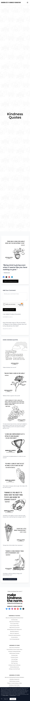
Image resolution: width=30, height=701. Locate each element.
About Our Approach (14, 633)
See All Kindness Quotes (10, 579)
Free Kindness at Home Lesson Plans (14, 649)
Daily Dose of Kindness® (14, 621)
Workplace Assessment (14, 679)
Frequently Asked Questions (14, 635)
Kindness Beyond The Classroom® (14, 629)
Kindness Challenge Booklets (14, 651)
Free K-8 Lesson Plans (14, 625)
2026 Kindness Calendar (14, 653)
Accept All (13, 698)
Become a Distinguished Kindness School (14, 617)
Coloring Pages (14, 659)
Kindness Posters (14, 657)
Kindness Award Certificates (14, 665)
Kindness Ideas (14, 619)
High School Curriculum (14, 627)
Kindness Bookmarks (14, 667)
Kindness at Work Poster (14, 685)
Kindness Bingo (14, 661)
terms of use (13, 695)
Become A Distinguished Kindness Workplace (14, 677)
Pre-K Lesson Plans (14, 623)
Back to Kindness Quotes (10, 281)
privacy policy (5, 695)
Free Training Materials (14, 639)
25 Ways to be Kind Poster (14, 668)
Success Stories (14, 637)
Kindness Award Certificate (14, 687)
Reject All (6, 698)
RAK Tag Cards (14, 663)
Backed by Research (14, 631)
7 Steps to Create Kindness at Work (14, 683)
